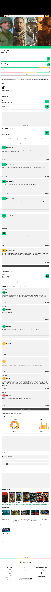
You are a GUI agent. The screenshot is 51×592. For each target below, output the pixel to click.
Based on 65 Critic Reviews (5, 60)
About (10, 569)
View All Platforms (12, 52)
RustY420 (8, 344)
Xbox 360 (47, 159)
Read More (5, 385)
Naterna (7, 309)
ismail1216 (7, 292)
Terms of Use (9, 579)
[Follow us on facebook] (22, 570)
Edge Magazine (9, 250)
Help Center (9, 571)
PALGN (6, 233)
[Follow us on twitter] (29, 570)
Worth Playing (8, 181)
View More (14, 431)
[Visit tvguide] (41, 573)
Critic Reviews (5, 128)
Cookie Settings (9, 581)
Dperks (7, 378)
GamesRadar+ (8, 199)
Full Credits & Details (6, 466)
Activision (4, 47)
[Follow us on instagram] (25, 570)
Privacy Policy (9, 575)
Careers (9, 573)
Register (47, 15)
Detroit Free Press (9, 147)
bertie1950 (7, 395)
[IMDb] (31, 578)
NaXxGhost (8, 327)
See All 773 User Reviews (25, 409)
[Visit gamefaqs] (41, 576)
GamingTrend (8, 164)
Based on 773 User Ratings (5, 65)
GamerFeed (8, 216)
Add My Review (25, 74)
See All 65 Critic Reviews (25, 266)
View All (11, 128)
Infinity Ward (7, 90)
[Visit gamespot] (41, 570)
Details (3, 453)
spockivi (7, 361)
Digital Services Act (9, 577)
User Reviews (5, 271)
